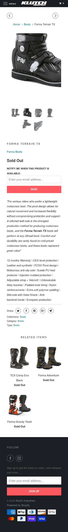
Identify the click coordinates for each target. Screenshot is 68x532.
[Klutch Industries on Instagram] (20, 458)
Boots (23, 316)
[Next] (55, 16)
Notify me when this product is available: (28, 171)
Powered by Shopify (18, 505)
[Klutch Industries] (34, 3)
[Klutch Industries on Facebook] (11, 458)
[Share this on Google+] (42, 310)
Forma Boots (14, 151)
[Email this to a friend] (50, 310)
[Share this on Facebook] (26, 310)
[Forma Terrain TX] (34, 60)
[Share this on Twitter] (18, 310)
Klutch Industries (25, 500)
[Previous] (10, 16)
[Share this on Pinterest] (34, 310)
